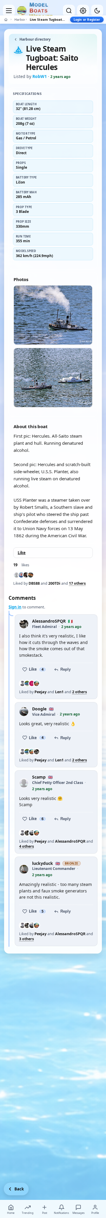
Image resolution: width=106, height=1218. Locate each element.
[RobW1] (36, 683)
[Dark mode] (97, 11)
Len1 (59, 691)
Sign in (15, 607)
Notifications (61, 1213)
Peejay (40, 691)
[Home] (5, 19)
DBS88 (34, 583)
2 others (79, 692)
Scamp (39, 777)
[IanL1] (32, 683)
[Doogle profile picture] (24, 711)
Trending (28, 1213)
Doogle (39, 709)
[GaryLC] (30, 575)
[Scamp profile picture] (24, 783)
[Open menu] (9, 11)
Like (22, 552)
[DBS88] (16, 575)
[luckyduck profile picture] (24, 869)
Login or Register (87, 19)
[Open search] (69, 11)
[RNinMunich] (26, 575)
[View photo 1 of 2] (53, 315)
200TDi (54, 583)
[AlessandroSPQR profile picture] (24, 624)
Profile (95, 1213)
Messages (78, 1213)
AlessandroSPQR (49, 621)
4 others (26, 846)
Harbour (19, 19)
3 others (26, 939)
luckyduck (42, 863)
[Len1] (27, 683)
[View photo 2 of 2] (53, 377)
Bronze (71, 863)
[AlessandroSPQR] (36, 751)
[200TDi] (21, 575)
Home (10, 1213)
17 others (77, 583)
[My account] (83, 11)
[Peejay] (22, 683)
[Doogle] (32, 833)
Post (44, 1213)
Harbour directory (35, 39)
